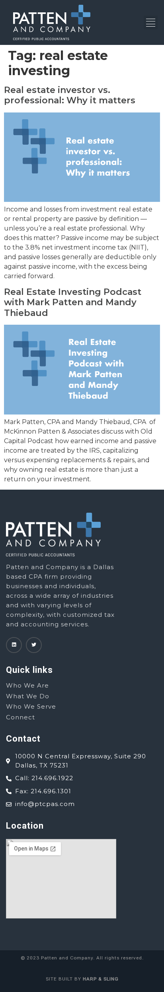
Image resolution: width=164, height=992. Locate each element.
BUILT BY (88, 979)
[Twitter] (34, 645)
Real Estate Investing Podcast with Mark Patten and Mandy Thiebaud (72, 302)
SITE (51, 979)
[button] (151, 22)
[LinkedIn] (14, 645)
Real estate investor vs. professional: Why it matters (69, 95)
